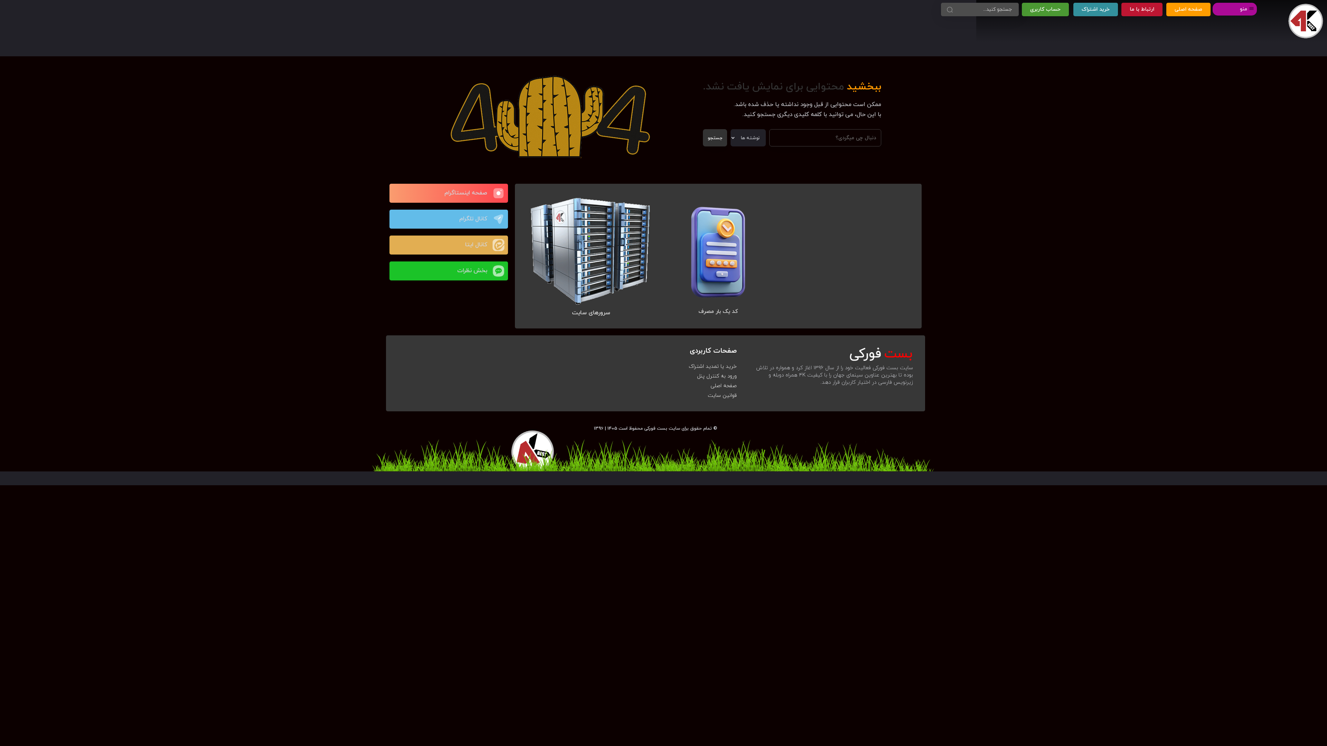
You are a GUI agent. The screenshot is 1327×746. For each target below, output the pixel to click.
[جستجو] (949, 9)
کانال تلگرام (473, 219)
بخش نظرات (472, 271)
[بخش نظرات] (498, 271)
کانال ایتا (476, 245)
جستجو (715, 138)
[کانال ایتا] (498, 245)
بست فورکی (655, 428)
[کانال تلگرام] (498, 219)
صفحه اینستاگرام (465, 193)
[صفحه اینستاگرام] (498, 193)
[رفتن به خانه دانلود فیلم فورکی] (1305, 21)
